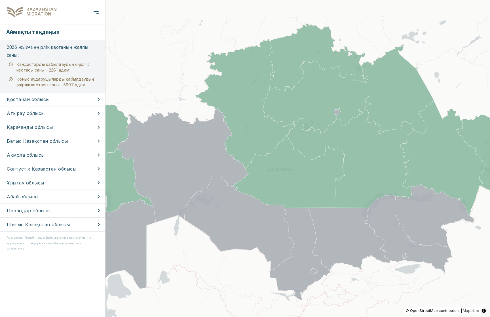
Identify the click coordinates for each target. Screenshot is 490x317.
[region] (245, 158)
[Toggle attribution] (483, 310)
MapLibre (471, 310)
